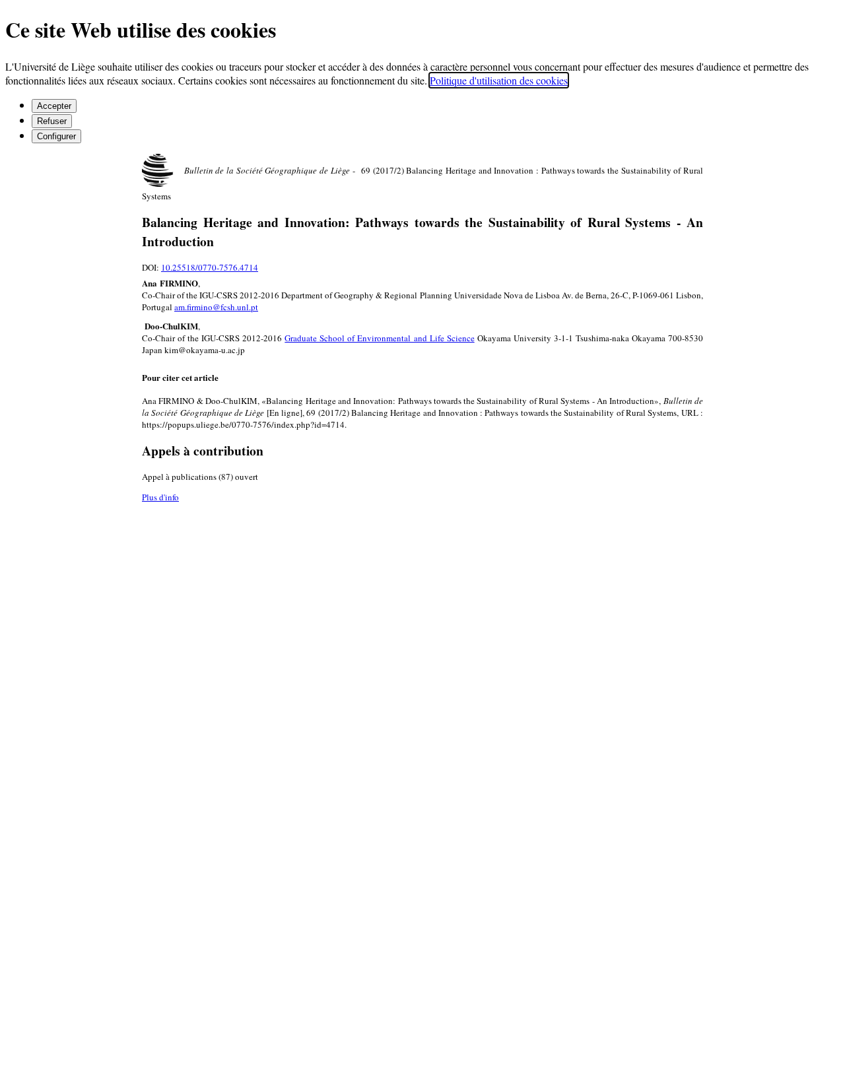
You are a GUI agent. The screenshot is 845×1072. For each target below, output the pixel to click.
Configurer (56, 136)
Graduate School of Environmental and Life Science (379, 338)
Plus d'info (160, 497)
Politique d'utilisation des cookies (499, 80)
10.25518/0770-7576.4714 (209, 267)
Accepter (54, 106)
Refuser (52, 121)
